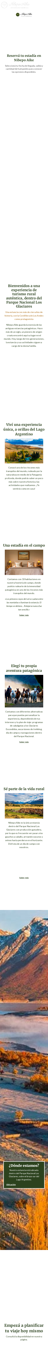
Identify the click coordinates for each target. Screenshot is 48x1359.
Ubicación (11, 1184)
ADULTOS (12, 132)
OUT (9, 117)
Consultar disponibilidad (18, 138)
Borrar (11, 104)
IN (9, 92)
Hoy (17, 104)
